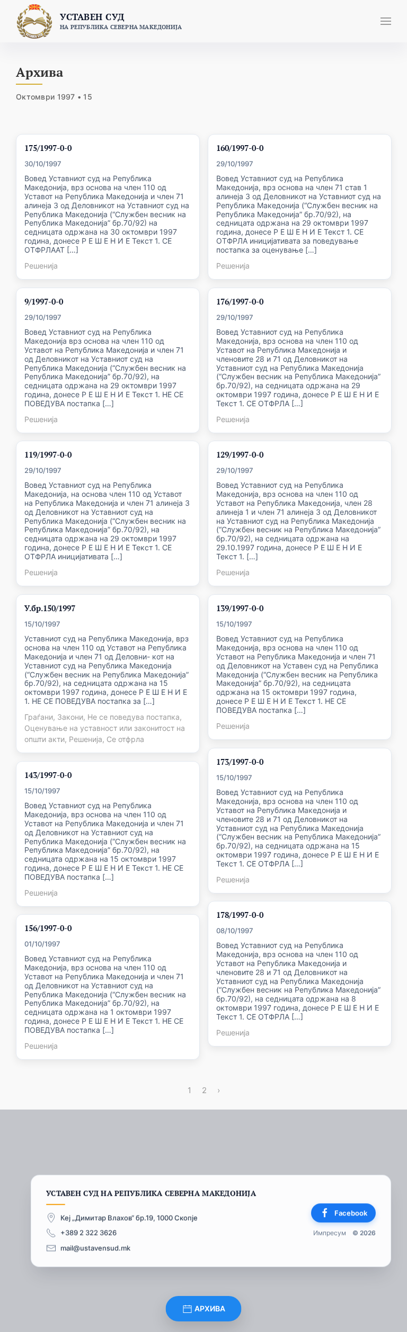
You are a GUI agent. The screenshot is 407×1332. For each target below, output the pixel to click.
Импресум (329, 1233)
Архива (209, 1308)
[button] (386, 21)
